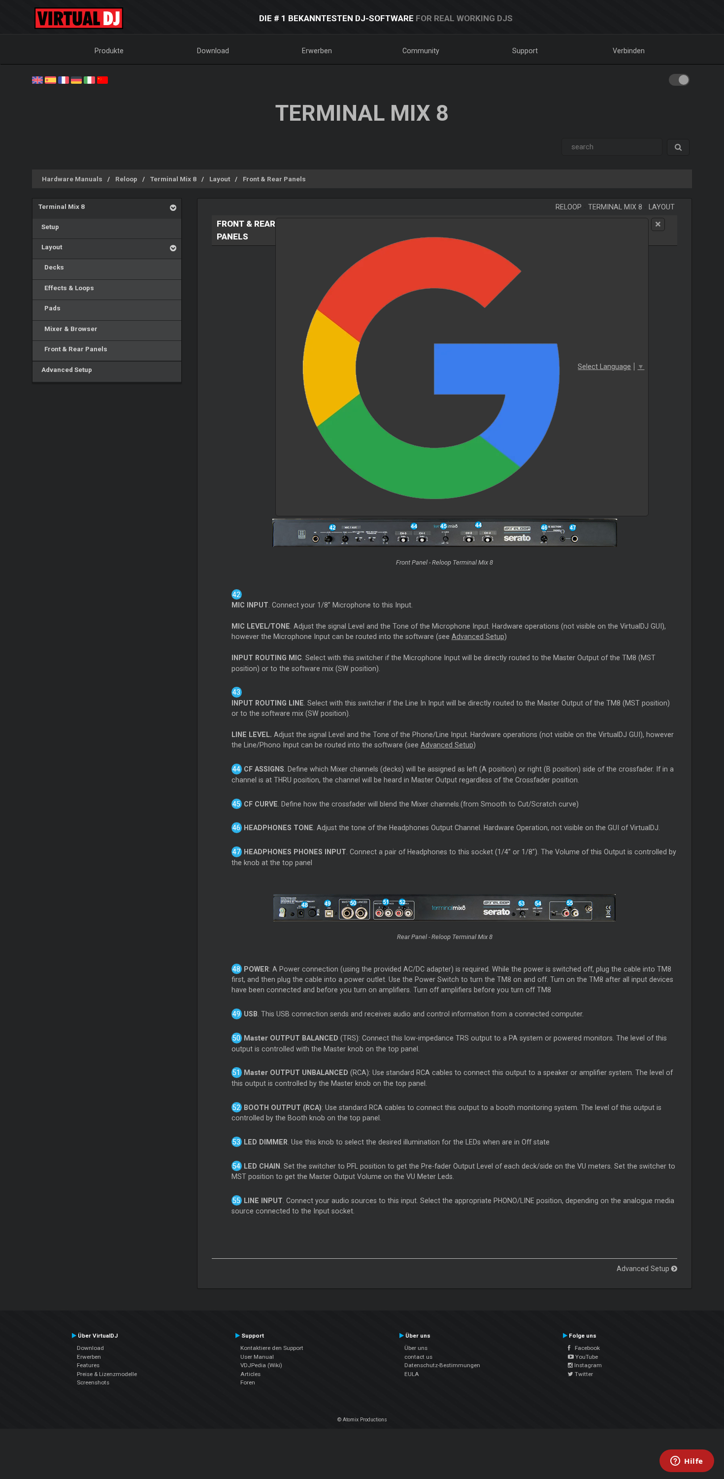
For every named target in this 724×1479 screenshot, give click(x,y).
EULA (411, 1374)
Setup (48, 227)
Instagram (587, 1365)
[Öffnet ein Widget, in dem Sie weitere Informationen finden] (686, 1461)
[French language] (63, 79)
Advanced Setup (65, 369)
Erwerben (317, 51)
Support (525, 51)
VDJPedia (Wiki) (261, 1365)
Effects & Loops (66, 288)
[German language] (76, 79)
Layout (219, 179)
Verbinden (629, 51)
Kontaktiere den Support (271, 1348)
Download (213, 51)
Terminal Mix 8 (173, 179)
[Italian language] (89, 79)
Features (88, 1365)
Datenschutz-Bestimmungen (442, 1365)
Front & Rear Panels (274, 179)
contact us (418, 1356)
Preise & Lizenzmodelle (107, 1374)
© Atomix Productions (362, 1419)
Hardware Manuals (72, 179)
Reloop (126, 179)
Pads (49, 308)
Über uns (416, 1348)
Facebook (585, 1348)
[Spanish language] (50, 79)
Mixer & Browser (68, 329)
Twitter (583, 1374)
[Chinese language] (102, 79)
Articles (250, 1374)
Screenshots (93, 1382)
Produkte (109, 51)
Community (420, 51)
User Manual (257, 1356)
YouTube (586, 1356)
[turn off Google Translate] (658, 224)
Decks (51, 267)
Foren (247, 1382)
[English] (37, 79)
